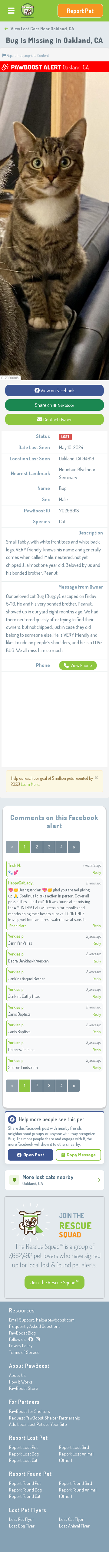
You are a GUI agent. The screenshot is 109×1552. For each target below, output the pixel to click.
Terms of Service (24, 1352)
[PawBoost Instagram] (38, 1339)
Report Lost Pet (23, 1447)
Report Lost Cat (23, 1460)
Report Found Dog (25, 1490)
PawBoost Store (23, 1388)
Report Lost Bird (74, 1447)
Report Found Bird (75, 1483)
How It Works (21, 1382)
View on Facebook (57, 390)
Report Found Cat (25, 1496)
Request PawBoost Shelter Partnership (44, 1418)
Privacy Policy (20, 1345)
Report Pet (80, 11)
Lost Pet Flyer (21, 1519)
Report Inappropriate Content (27, 55)
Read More (17, 925)
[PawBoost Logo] (27, 10)
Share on (44, 405)
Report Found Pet (25, 1483)
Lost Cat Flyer (71, 1519)
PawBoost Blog (22, 1333)
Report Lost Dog (23, 1454)
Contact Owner (57, 419)
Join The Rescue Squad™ (54, 1282)
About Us (17, 1375)
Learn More (30, 784)
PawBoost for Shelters (29, 1411)
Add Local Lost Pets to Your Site (38, 1424)
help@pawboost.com (55, 1320)
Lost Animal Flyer (74, 1526)
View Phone (81, 665)
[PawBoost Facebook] (31, 1339)
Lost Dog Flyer (22, 1526)
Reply (97, 872)
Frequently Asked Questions (35, 1326)
